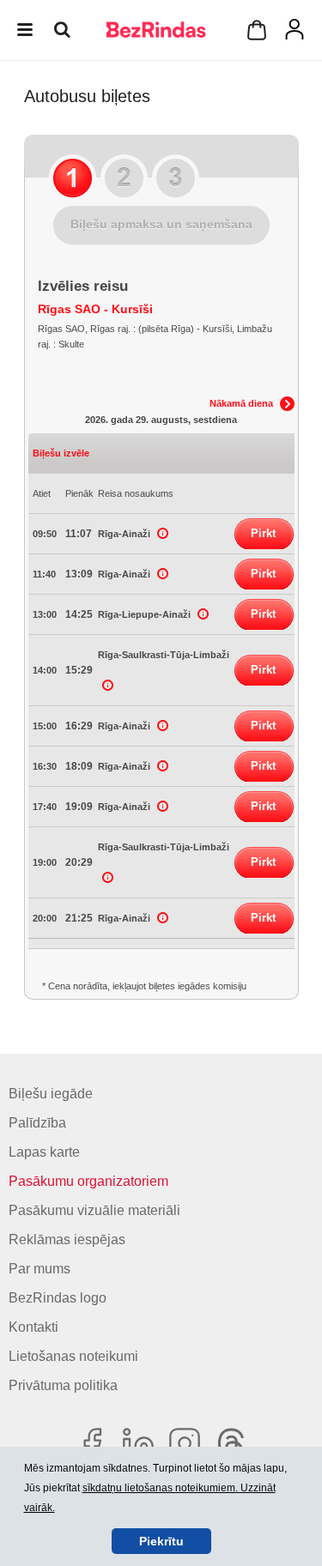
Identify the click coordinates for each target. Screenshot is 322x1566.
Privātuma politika (63, 1385)
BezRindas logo (57, 1298)
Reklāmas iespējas (67, 1239)
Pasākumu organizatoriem (88, 1181)
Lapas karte (44, 1152)
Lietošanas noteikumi (73, 1356)
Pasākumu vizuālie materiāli (94, 1210)
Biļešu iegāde (51, 1093)
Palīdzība (37, 1123)
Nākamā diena (241, 403)
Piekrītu (161, 1541)
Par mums (39, 1268)
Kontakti (33, 1327)
